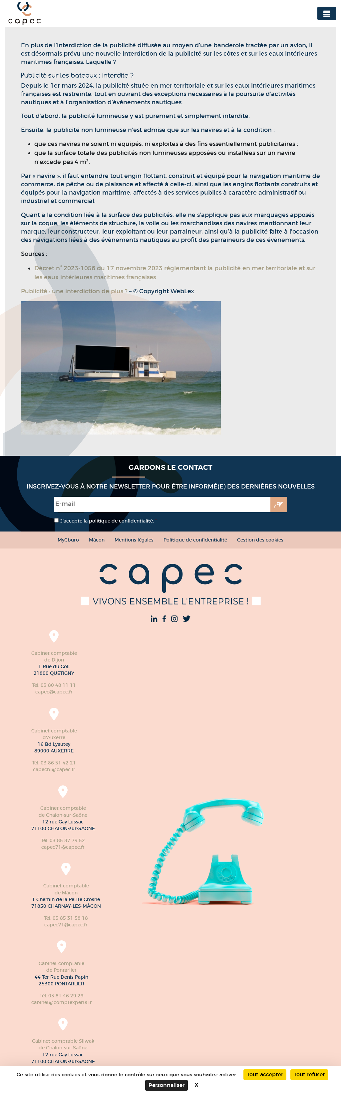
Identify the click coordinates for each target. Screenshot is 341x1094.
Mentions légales (134, 540)
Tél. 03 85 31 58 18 (66, 918)
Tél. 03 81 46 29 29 (62, 996)
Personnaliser (166, 1085)
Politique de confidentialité (195, 540)
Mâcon (97, 540)
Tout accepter (265, 1074)
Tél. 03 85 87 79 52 (63, 840)
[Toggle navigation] (326, 13)
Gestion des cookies (260, 540)
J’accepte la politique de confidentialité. (108, 521)
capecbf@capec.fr (54, 769)
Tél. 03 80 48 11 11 (54, 685)
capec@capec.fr (54, 692)
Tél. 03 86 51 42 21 (54, 763)
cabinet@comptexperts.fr (61, 1002)
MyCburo (68, 540)
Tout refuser (309, 1074)
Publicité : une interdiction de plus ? (74, 291)
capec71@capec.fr (63, 847)
